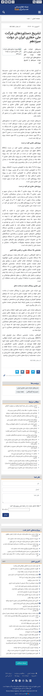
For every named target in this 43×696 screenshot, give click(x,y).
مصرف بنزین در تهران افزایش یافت (29, 620)
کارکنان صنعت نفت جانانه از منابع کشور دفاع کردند (25, 589)
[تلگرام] (19, 681)
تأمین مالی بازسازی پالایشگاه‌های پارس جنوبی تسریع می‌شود (22, 600)
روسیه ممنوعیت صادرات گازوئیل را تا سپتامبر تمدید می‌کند (22, 650)
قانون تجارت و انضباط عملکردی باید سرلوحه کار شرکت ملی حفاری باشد (21, 443)
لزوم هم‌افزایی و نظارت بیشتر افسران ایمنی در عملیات (23, 460)
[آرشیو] (30, 681)
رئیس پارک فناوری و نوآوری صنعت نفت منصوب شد (24, 548)
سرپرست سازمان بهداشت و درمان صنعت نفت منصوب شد (23, 539)
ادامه (3, 561)
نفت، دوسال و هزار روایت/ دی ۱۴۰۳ (28, 577)
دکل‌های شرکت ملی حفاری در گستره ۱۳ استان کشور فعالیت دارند (21, 432)
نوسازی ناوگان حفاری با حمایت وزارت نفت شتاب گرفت (23, 626)
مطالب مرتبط (34, 402)
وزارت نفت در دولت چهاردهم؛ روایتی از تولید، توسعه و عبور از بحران (20, 613)
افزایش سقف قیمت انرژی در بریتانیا (28, 635)
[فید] (26, 681)
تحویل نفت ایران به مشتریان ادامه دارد (28, 592)
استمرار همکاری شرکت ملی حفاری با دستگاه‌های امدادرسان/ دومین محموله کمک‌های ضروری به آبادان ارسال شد (21, 464)
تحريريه (34, 676)
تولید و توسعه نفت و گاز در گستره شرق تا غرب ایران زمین (23, 574)
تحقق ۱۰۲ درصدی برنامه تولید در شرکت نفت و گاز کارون (22, 451)
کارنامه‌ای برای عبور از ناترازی (30, 606)
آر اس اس (8, 676)
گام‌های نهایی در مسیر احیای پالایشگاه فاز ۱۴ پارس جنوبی (23, 551)
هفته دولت (20, 392)
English (39, 2)
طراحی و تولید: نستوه (20, 694)
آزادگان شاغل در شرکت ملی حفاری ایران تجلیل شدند (23, 428)
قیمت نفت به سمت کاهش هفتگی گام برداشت (25, 566)
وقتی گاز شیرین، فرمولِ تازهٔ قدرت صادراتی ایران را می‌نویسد (22, 640)
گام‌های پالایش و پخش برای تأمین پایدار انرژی (25, 603)
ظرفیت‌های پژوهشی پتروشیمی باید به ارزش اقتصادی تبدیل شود (21, 638)
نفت (28, 18)
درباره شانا (8, 673)
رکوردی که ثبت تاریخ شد (31, 632)
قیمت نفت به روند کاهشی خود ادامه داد (27, 595)
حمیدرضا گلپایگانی (32, 392)
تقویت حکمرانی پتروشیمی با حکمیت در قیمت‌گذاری (24, 569)
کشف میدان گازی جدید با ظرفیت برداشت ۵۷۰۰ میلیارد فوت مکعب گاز (20, 554)
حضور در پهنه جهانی (33, 597)
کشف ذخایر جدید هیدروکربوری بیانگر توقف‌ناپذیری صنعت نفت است (21, 616)
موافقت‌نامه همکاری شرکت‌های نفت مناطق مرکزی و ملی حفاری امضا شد (22, 420)
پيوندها (17, 676)
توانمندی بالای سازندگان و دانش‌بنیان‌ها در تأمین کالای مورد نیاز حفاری (20, 457)
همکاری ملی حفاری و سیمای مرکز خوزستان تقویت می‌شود (21, 413)
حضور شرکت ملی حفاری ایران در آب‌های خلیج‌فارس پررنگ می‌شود (21, 425)
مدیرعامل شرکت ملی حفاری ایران (27, 388)
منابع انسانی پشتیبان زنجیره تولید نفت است (26, 586)
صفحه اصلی (36, 18)
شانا (21, 8)
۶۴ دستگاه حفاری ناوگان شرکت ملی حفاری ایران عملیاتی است (20, 440)
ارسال (5, 515)
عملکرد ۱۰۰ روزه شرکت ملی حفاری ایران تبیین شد (24, 454)
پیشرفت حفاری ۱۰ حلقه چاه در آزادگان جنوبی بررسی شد (22, 410)
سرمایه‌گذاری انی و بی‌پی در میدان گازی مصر (26, 629)
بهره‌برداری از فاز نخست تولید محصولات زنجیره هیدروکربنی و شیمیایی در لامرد (22, 644)
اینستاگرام (13, 1)
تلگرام (9, 1)
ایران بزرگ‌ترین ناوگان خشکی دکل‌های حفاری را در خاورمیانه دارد (21, 416)
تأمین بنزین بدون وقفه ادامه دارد (29, 623)
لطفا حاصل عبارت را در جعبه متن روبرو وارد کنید (25, 506)
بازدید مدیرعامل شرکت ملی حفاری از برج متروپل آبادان (22, 468)
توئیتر (2, 1)
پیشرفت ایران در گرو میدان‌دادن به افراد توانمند (25, 647)
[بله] (16, 681)
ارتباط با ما (25, 676)
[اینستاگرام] (23, 681)
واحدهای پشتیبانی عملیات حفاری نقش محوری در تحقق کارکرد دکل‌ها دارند (20, 447)
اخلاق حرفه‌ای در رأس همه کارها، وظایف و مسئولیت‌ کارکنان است (21, 406)
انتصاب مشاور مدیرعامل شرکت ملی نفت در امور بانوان (24, 541)
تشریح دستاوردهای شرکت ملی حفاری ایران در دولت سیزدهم (23, 37)
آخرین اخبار (35, 561)
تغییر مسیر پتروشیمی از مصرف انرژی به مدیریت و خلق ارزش (22, 653)
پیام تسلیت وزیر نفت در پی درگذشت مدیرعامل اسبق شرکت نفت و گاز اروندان (20, 545)
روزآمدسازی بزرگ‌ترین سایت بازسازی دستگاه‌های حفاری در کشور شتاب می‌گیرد (21, 436)
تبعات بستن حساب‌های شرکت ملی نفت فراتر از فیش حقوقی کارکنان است (22, 535)
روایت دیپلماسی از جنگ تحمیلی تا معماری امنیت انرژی (23, 583)
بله (6, 1)
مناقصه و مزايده (19, 673)
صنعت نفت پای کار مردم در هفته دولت (28, 572)
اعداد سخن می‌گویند (32, 580)
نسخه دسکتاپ (21, 663)
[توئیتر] (12, 681)
